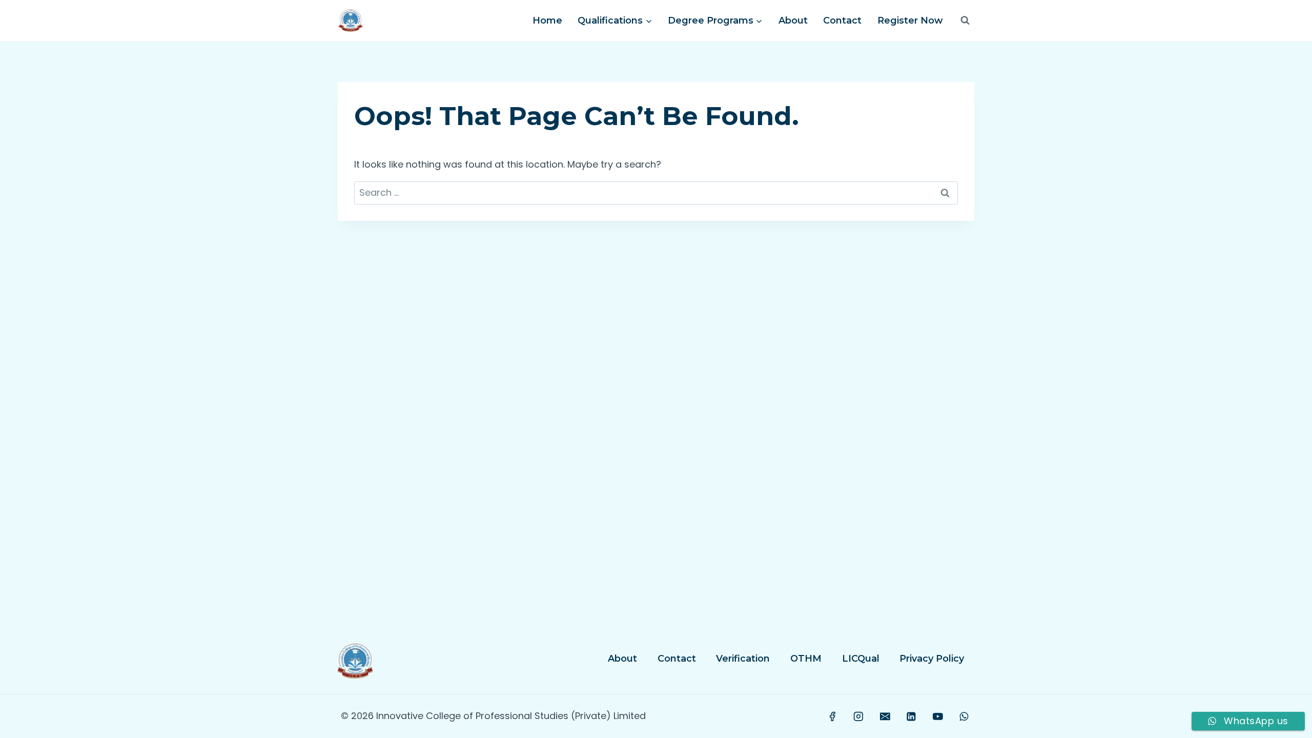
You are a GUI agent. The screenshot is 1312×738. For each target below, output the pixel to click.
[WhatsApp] (964, 716)
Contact (842, 20)
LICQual (860, 658)
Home (547, 20)
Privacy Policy (931, 658)
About (793, 20)
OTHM (806, 658)
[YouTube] (938, 716)
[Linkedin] (911, 716)
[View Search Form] (965, 20)
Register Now (910, 20)
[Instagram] (859, 716)
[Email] (885, 716)
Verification (743, 658)
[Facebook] (832, 716)
